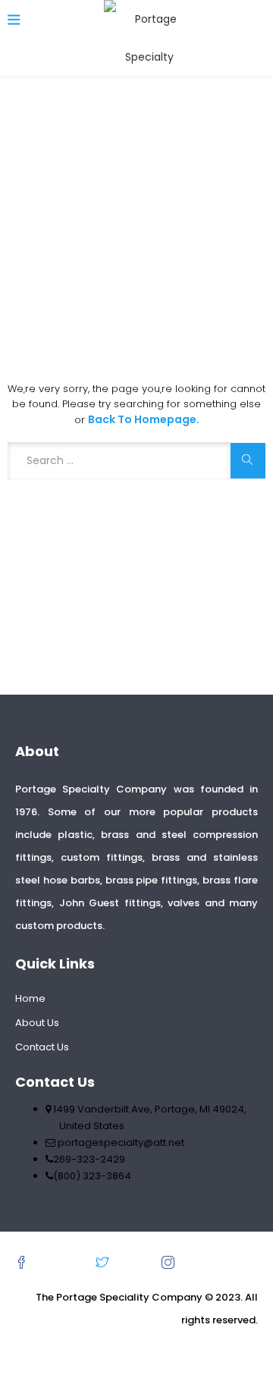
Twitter (134, 1262)
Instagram (208, 1262)
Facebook (61, 1262)
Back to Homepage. (143, 419)
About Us (37, 1022)
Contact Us (42, 1047)
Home (30, 998)
